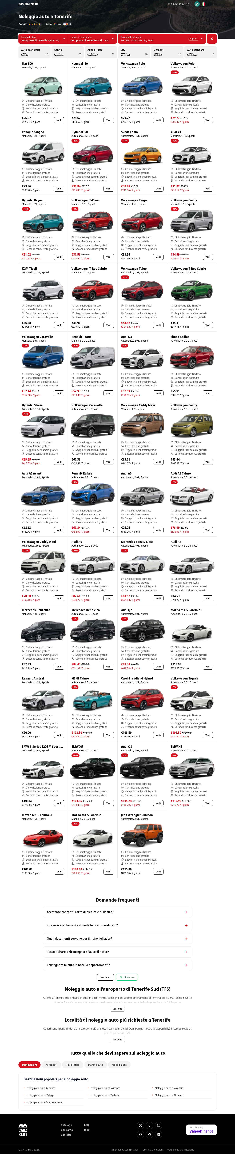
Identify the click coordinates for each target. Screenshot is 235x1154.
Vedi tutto (105, 977)
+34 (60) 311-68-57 (178, 4)
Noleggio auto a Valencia (169, 1088)
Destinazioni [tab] (29, 1064)
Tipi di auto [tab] (72, 1064)
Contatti (66, 1134)
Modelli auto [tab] (119, 1064)
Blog (87, 1130)
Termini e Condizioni (152, 1149)
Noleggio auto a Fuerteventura (44, 1102)
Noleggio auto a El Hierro (169, 1095)
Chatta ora (129, 977)
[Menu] (215, 4)
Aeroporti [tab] (51, 1064)
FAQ (86, 1125)
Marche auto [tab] (95, 1064)
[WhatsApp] (197, 4)
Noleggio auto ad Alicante (105, 1088)
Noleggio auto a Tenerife (41, 1088)
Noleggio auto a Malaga (40, 1095)
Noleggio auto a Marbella (105, 1095)
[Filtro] (212, 39)
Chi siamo (67, 1130)
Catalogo (66, 1125)
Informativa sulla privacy (124, 1149)
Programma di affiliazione (180, 1149)
